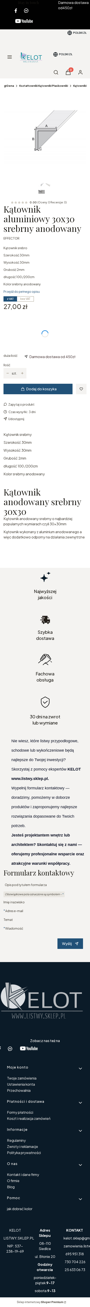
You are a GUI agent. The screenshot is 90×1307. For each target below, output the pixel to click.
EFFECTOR (11, 238)
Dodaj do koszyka (41, 389)
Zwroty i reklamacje (22, 1146)
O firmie (13, 1180)
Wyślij (67, 943)
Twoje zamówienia (21, 1078)
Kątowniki (80, 85)
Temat (8, 920)
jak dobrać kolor (19, 1208)
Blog (11, 1186)
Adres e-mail (14, 911)
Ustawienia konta (21, 1084)
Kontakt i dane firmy (23, 1174)
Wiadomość (14, 928)
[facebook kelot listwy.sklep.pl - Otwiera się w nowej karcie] (15, 10)
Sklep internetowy (40, 1302)
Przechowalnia (19, 1090)
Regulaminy (16, 1140)
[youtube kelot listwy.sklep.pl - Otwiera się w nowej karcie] (24, 24)
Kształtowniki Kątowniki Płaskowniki (43, 85)
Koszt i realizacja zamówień (28, 1118)
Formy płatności (20, 1112)
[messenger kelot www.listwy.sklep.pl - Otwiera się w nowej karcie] (26, 10)
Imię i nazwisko (14, 902)
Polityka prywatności (24, 1152)
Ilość (6, 365)
